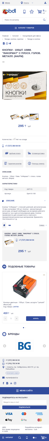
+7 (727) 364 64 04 (12, 146)
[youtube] (11, 383)
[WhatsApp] (6, 43)
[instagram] (15, 383)
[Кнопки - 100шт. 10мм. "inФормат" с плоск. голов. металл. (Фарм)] (24, 85)
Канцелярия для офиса (32, 36)
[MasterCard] (40, 420)
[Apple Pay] (8, 420)
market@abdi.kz (12, 378)
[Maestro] (24, 413)
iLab (35, 429)
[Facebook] (3, 383)
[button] (23, 327)
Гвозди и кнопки (33, 39)
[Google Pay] (24, 420)
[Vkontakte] (7, 383)
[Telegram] (10, 43)
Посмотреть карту (12, 373)
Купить (36, 318)
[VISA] (8, 413)
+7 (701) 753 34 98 (13, 363)
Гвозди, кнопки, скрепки (14, 39)
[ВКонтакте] (3, 43)
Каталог (16, 36)
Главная (5, 36)
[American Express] (39, 413)
